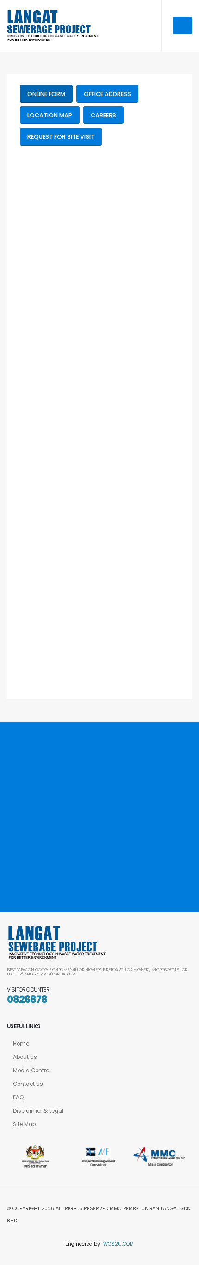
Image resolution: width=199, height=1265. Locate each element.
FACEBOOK (37, 882)
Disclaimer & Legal (38, 1111)
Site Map (24, 1124)
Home (21, 1043)
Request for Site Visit (60, 137)
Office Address (107, 94)
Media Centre (31, 1070)
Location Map (49, 115)
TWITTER (81, 882)
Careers (103, 115)
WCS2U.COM (118, 1243)
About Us (25, 1057)
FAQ (18, 1097)
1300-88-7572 (100, 831)
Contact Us (28, 1084)
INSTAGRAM (126, 882)
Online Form (46, 94)
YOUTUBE (172, 882)
